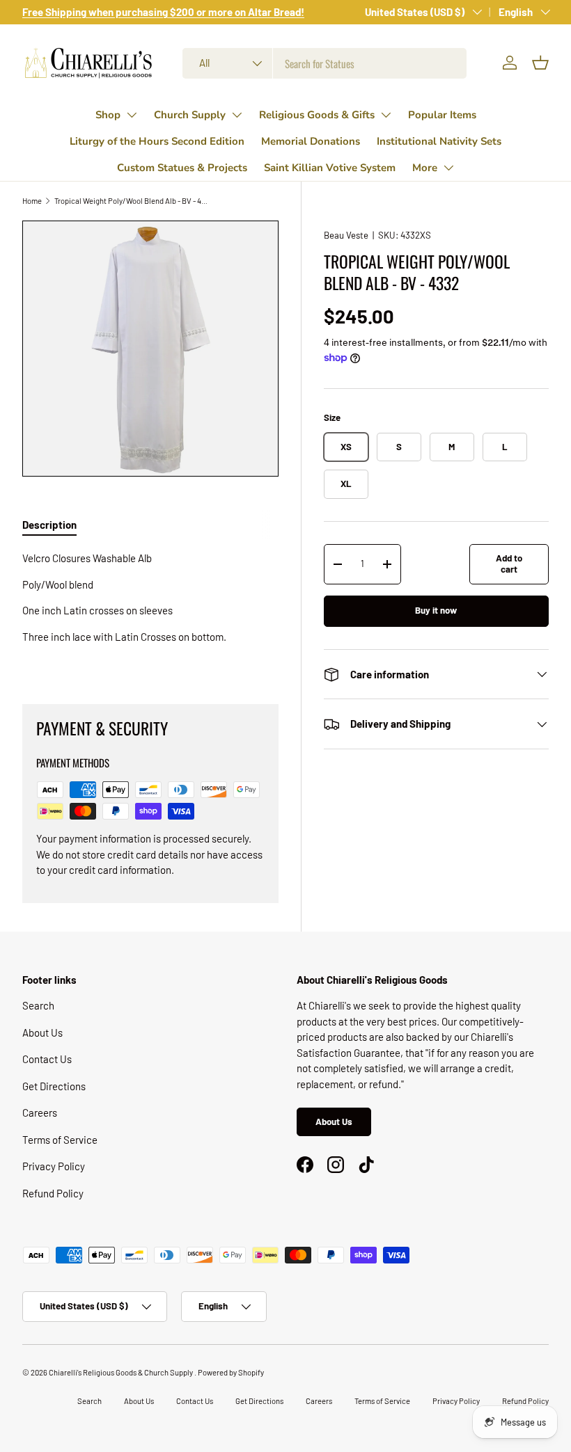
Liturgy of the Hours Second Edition (157, 141)
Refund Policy (53, 1193)
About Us (42, 1032)
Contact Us (47, 1059)
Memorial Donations (310, 141)
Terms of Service (59, 1139)
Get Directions (54, 1086)
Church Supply (190, 115)
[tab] (49, 524)
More (424, 168)
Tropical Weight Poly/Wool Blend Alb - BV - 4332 (132, 200)
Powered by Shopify (231, 1372)
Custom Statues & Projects (182, 168)
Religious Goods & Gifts (317, 115)
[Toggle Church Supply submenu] (236, 114)
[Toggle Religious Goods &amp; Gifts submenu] (385, 114)
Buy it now (436, 610)
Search (38, 1005)
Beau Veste (346, 235)
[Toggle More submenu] (448, 167)
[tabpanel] (150, 610)
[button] (540, 62)
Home (32, 200)
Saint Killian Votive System (330, 168)
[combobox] (324, 63)
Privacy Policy (53, 1166)
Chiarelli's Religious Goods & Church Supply (121, 1372)
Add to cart (509, 563)
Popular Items (442, 115)
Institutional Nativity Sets (439, 141)
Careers (39, 1112)
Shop (107, 115)
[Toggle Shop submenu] (131, 114)
